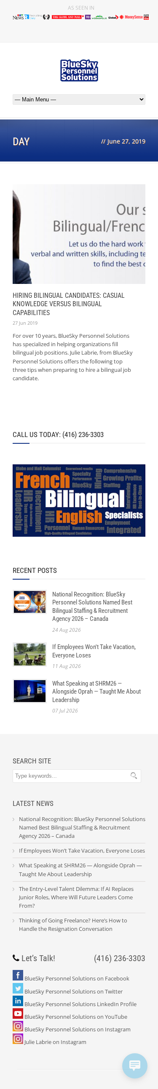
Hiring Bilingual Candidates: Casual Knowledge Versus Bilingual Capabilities (69, 304)
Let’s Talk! (38, 958)
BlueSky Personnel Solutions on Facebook (76, 978)
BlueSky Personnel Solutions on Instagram (77, 1029)
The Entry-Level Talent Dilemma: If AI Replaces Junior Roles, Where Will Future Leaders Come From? (76, 897)
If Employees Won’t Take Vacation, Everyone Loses (82, 850)
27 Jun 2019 (25, 323)
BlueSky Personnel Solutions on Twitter (73, 991)
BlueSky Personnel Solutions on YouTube (75, 1016)
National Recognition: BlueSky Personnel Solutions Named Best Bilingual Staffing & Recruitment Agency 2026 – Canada (92, 607)
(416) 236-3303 (119, 958)
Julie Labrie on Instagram (55, 1042)
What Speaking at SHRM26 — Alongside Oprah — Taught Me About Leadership (96, 692)
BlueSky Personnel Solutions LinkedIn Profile (80, 1004)
